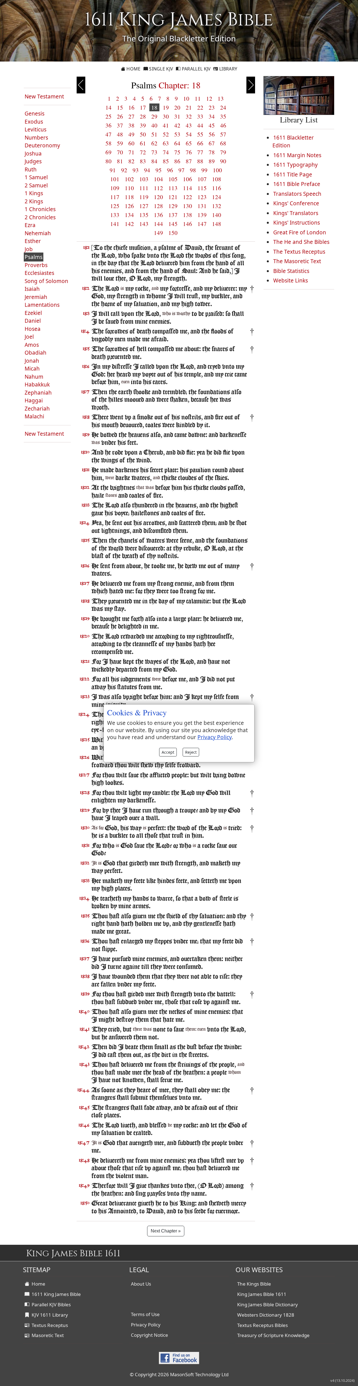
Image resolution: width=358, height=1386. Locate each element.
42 (177, 125)
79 (223, 152)
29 (154, 116)
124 (216, 197)
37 (120, 125)
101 (114, 179)
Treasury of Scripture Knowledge (273, 1335)
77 (200, 152)
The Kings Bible (254, 1284)
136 (158, 215)
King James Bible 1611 (261, 1294)
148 (216, 224)
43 (189, 125)
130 (187, 206)
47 (108, 134)
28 (143, 116)
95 (159, 170)
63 (166, 143)
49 (131, 134)
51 (154, 134)
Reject (191, 752)
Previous (81, 85)
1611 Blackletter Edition (293, 141)
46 (223, 125)
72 (143, 152)
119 (143, 197)
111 (143, 188)
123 (202, 197)
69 (108, 152)
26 (120, 116)
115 (202, 188)
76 (189, 152)
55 (200, 134)
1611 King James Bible (55, 1294)
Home (133, 69)
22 (200, 107)
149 (158, 233)
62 (154, 143)
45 (212, 125)
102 (129, 179)
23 (212, 107)
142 (129, 224)
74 (166, 152)
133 (114, 215)
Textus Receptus (48, 1325)
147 (202, 224)
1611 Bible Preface (296, 184)
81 (120, 161)
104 (158, 179)
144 (158, 224)
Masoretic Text (46, 1335)
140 (216, 215)
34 (212, 116)
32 (189, 116)
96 (170, 170)
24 (223, 107)
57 (223, 134)
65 (189, 143)
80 (108, 161)
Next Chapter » (166, 1231)
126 (129, 206)
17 (143, 107)
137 (173, 215)
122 (187, 197)
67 (212, 143)
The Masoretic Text (297, 261)
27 (131, 116)
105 (173, 179)
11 (198, 98)
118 (129, 197)
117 (114, 197)
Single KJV (160, 69)
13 (221, 98)
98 (193, 170)
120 (158, 197)
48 (120, 134)
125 (114, 206)
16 (131, 107)
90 (223, 161)
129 (173, 206)
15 (120, 107)
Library (227, 69)
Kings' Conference (296, 203)
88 (200, 161)
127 (143, 206)
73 (154, 152)
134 (129, 215)
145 (173, 224)
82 (131, 161)
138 (187, 215)
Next (250, 85)
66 (200, 143)
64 (177, 143)
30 (166, 116)
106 (187, 179)
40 (154, 125)
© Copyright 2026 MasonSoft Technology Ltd (179, 1374)
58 (108, 143)
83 (143, 161)
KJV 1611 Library (48, 1315)
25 (108, 116)
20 (177, 107)
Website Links (290, 280)
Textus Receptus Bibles (262, 1325)
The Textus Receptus (299, 251)
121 (173, 197)
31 (177, 116)
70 (120, 152)
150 (173, 233)
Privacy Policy (146, 1324)
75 (177, 152)
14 (108, 107)
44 (200, 125)
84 (154, 161)
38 (131, 125)
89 (212, 161)
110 (129, 188)
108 (216, 179)
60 (131, 143)
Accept (168, 752)
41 (166, 125)
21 (189, 107)
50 (143, 134)
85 (166, 161)
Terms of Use (145, 1314)
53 (177, 134)
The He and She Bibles (301, 242)
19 (166, 107)
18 (154, 107)
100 (217, 170)
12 (209, 98)
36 (108, 125)
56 (212, 134)
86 (177, 161)
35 (223, 116)
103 (143, 179)
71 (131, 152)
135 (143, 215)
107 (202, 179)
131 (202, 206)
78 (212, 152)
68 (223, 143)
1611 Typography (295, 164)
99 (204, 170)
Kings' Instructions (296, 222)
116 (216, 188)
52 (166, 134)
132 (216, 206)
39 (143, 125)
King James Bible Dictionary (267, 1304)
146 (187, 224)
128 (158, 206)
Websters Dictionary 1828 (265, 1315)
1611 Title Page (292, 174)
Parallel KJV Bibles (50, 1304)
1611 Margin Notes (297, 155)
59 (120, 143)
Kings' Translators (295, 213)
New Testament (44, 96)
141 (114, 224)
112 (158, 188)
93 (136, 170)
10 (186, 98)
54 (189, 134)
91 (113, 170)
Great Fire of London (299, 232)
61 (143, 143)
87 (189, 161)
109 (114, 188)
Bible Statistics (291, 271)
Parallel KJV (196, 69)
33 (200, 116)
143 (143, 224)
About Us (141, 1284)
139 (202, 215)
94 (147, 170)
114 (187, 188)
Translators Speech (297, 193)
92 (124, 170)
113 (173, 188)
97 (181, 170)
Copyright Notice (149, 1335)
